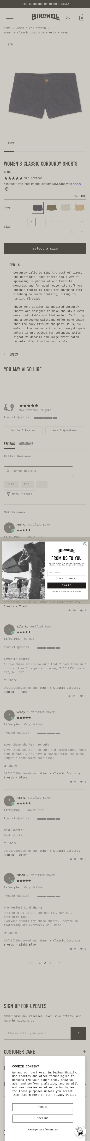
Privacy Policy (64, 1095)
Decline (42, 1118)
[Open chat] (80, 1131)
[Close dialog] (85, 544)
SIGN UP (66, 585)
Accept (43, 1107)
